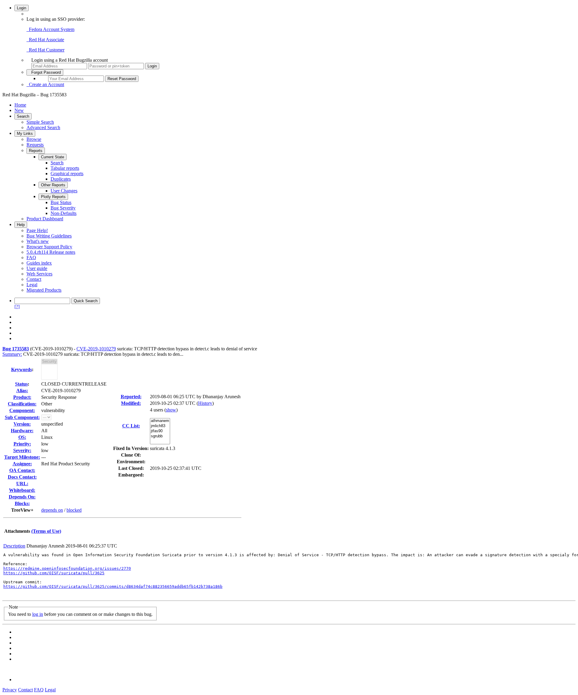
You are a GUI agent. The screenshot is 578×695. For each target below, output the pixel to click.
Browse (33, 139)
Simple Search (40, 122)
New (19, 110)
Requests (35, 144)
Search (23, 116)
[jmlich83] (160, 426)
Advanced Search (43, 127)
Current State (52, 157)
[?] (17, 306)
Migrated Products (43, 290)
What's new (37, 241)
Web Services (39, 273)
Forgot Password (45, 72)
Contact (33, 279)
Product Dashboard (44, 218)
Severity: (22, 450)
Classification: (22, 403)
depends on (52, 510)
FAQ (31, 257)
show (171, 409)
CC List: (131, 425)
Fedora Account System (50, 29)
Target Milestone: (22, 457)
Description (14, 545)
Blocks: (22, 503)
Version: (22, 424)
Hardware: (22, 430)
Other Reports (53, 185)
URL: (22, 483)
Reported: (131, 396)
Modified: (131, 403)
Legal (31, 284)
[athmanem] (160, 421)
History (205, 403)
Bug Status (61, 202)
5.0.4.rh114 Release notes (50, 252)
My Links (25, 133)
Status (21, 383)
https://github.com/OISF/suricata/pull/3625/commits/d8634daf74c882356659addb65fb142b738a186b (112, 586)
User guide (36, 268)
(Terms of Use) (46, 531)
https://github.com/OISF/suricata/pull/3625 (53, 573)
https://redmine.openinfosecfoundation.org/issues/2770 (67, 568)
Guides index (39, 262)
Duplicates (61, 179)
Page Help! (37, 230)
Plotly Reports (53, 196)
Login (21, 8)
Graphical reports (67, 173)
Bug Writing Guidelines (49, 235)
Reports (35, 150)
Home (20, 104)
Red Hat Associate (45, 39)
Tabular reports (65, 168)
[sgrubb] (160, 436)
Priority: (22, 443)
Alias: (22, 390)
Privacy (9, 689)
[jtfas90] (160, 431)
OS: (22, 437)
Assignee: (22, 463)
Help (21, 224)
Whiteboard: (22, 490)
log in (37, 614)
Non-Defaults (63, 213)
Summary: (12, 354)
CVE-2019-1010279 (96, 348)
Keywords (21, 369)
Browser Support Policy (49, 246)
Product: (22, 397)
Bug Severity (63, 207)
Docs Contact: (22, 476)
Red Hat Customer (45, 49)
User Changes (64, 190)
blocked (74, 510)
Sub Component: (22, 417)
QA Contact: (22, 470)
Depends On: (22, 496)
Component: (22, 410)
